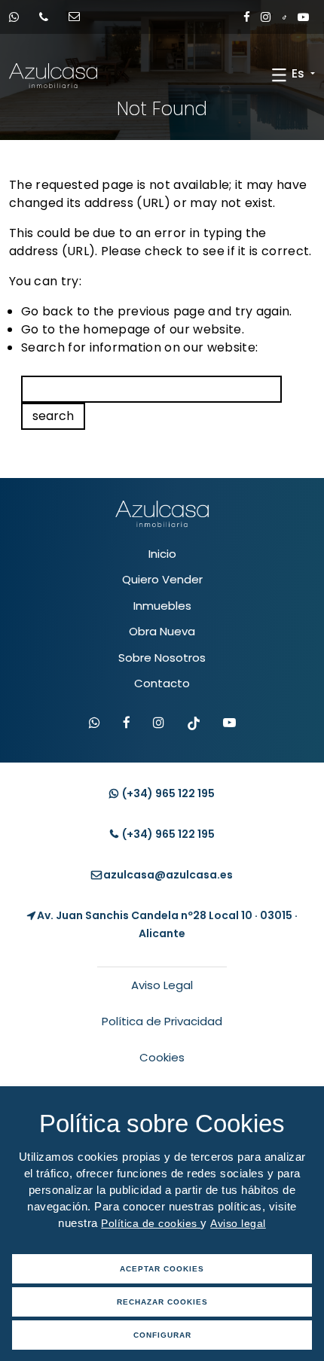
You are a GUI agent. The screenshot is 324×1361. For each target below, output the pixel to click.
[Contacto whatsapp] (19, 17)
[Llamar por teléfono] (48, 17)
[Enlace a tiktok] (284, 17)
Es (299, 73)
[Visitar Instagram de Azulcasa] (159, 723)
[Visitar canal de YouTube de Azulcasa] (229, 723)
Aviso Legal (162, 985)
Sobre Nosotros (162, 657)
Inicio (162, 554)
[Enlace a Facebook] (246, 17)
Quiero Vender (162, 579)
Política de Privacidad (162, 1021)
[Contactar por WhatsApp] (95, 723)
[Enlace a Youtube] (303, 17)
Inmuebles (162, 606)
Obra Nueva (162, 631)
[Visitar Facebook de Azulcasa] (127, 723)
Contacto (162, 683)
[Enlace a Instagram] (265, 17)
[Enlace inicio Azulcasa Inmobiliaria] (24, 76)
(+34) (167, 793)
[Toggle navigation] (279, 74)
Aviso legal (238, 1223)
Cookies (162, 1057)
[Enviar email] (79, 17)
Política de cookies (150, 1223)
